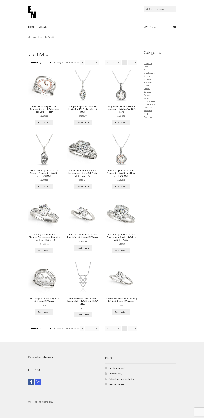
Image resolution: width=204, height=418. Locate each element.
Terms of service (116, 384)
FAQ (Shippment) (117, 368)
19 (107, 62)
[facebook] (31, 382)
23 (130, 62)
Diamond (42, 37)
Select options (44, 122)
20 (113, 62)
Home (31, 26)
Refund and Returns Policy (121, 379)
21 (119, 62)
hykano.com (47, 356)
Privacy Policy (115, 373)
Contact (43, 26)
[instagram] (38, 382)
